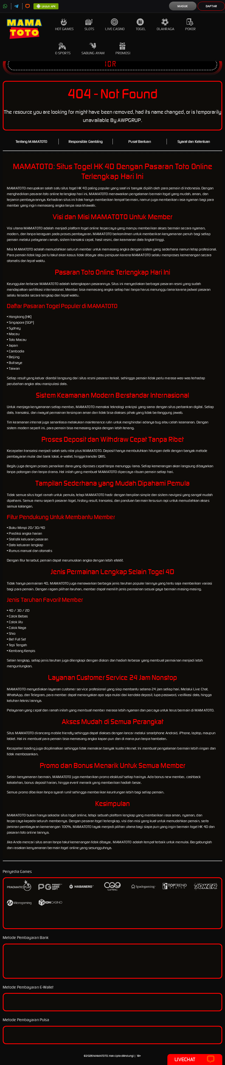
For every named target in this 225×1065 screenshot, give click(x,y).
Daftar (211, 6)
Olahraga (165, 29)
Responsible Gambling (86, 141)
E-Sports (63, 53)
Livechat (185, 1059)
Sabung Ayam (93, 53)
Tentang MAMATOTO (31, 141)
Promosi (123, 53)
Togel (141, 29)
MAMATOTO (100, 1056)
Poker (190, 29)
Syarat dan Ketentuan (194, 141)
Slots (89, 29)
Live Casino (115, 29)
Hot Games (64, 29)
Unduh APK (49, 6)
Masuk (183, 6)
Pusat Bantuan (139, 141)
